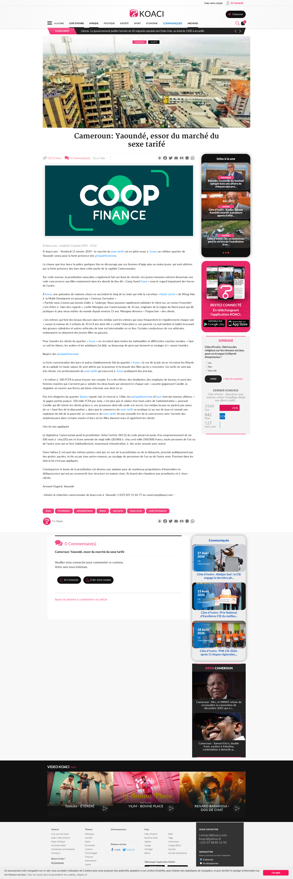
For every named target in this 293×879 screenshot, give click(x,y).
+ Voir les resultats (233, 378)
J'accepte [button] (275, 872)
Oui (209, 363)
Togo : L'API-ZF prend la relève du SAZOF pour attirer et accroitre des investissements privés (133, 30)
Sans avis (212, 370)
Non (210, 366)
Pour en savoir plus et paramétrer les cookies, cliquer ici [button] (57, 874)
